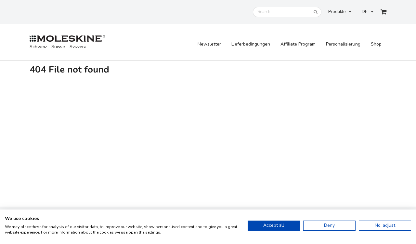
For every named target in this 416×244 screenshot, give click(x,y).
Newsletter (209, 44)
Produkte (336, 12)
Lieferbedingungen (250, 44)
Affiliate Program (298, 44)
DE (364, 12)
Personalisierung (343, 44)
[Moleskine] (67, 39)
